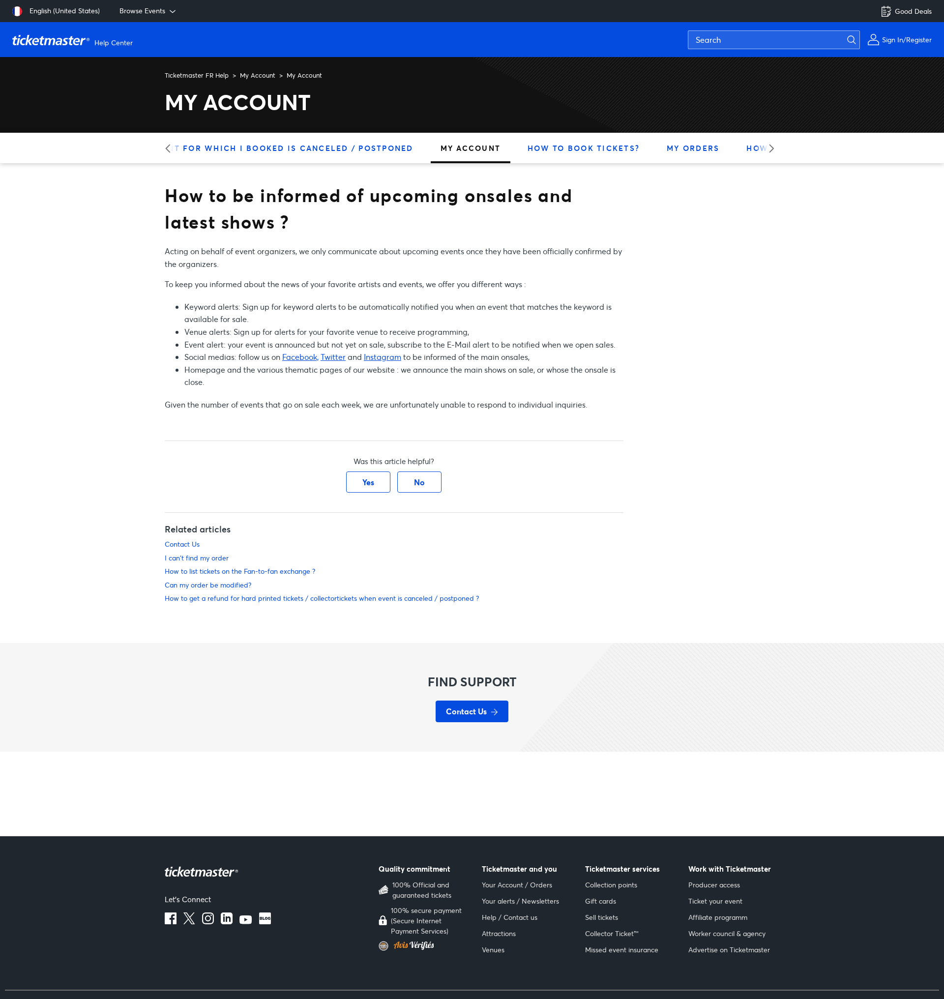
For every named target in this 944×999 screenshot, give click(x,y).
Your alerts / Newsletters (520, 901)
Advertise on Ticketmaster (729, 949)
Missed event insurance (621, 949)
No (419, 482)
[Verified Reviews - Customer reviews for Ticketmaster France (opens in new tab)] (424, 946)
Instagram (382, 357)
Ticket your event (715, 901)
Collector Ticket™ (612, 933)
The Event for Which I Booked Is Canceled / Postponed (271, 148)
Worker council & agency (727, 933)
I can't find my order (197, 557)
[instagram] (208, 921)
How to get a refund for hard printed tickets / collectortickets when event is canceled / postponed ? (322, 598)
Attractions (499, 933)
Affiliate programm (717, 917)
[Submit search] (857, 39)
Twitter (333, 357)
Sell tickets (601, 917)
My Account (257, 75)
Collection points (611, 884)
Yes (368, 482)
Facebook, (300, 357)
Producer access (714, 884)
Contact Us (182, 544)
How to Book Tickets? (584, 148)
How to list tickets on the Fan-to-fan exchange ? (240, 571)
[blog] (265, 921)
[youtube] (245, 921)
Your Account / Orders (517, 884)
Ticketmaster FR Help (197, 75)
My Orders (693, 148)
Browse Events (142, 10)
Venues (493, 949)
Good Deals (913, 11)
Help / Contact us (509, 917)
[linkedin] (227, 921)
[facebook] (171, 921)
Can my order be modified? (208, 584)
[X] (189, 921)
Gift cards (600, 901)
